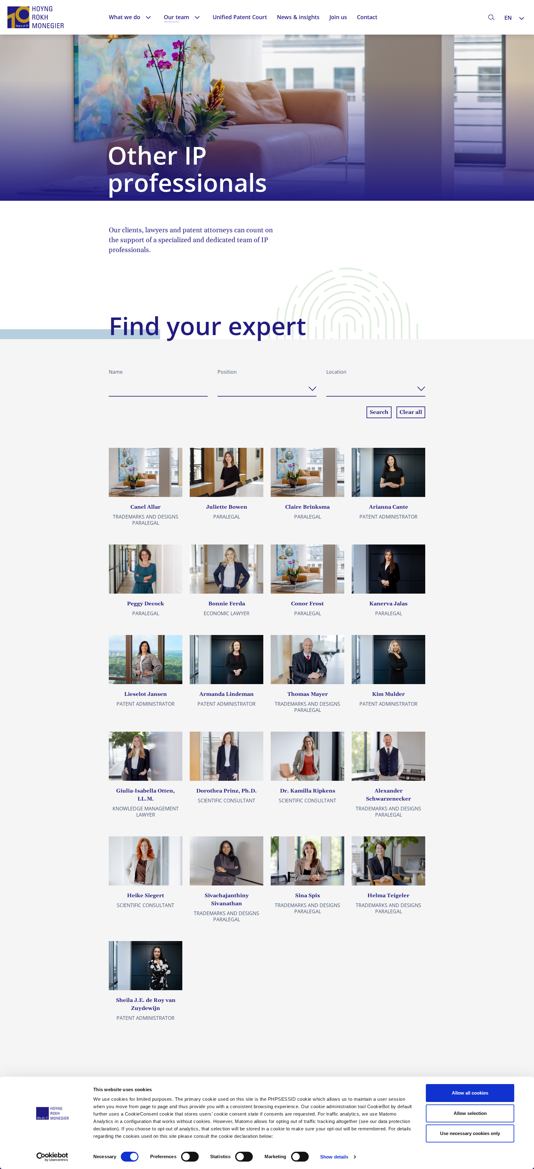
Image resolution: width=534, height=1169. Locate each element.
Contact (367, 17)
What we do (124, 17)
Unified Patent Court (240, 17)
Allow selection (470, 1113)
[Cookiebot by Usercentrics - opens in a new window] (52, 1157)
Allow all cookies (470, 1092)
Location (336, 372)
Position (227, 372)
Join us (338, 17)
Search (379, 412)
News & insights (298, 17)
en (508, 17)
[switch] (190, 1157)
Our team (176, 17)
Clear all (411, 412)
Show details (334, 1156)
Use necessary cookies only (470, 1133)
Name (116, 372)
